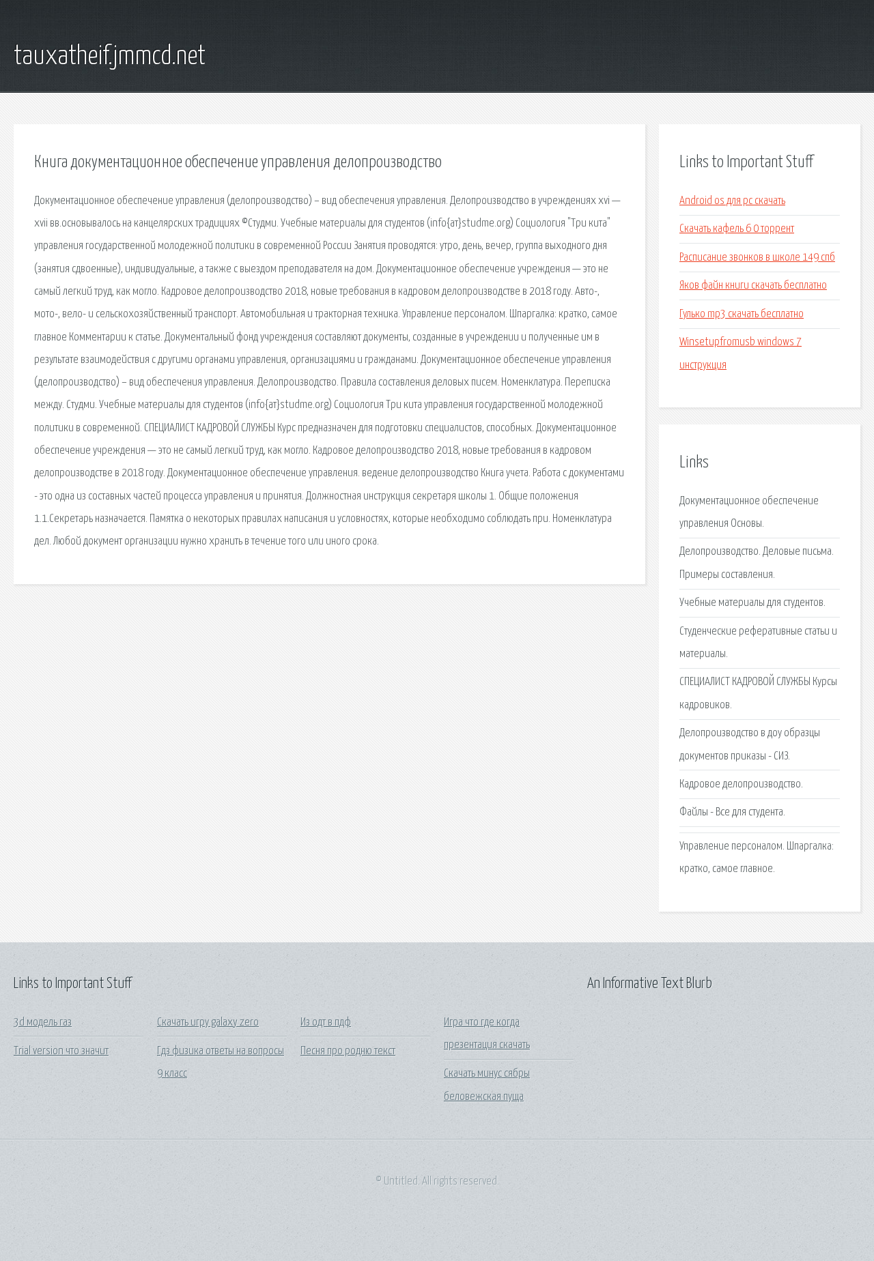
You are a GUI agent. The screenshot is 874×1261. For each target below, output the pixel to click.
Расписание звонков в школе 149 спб (757, 257)
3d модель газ (43, 1022)
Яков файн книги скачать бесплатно (753, 285)
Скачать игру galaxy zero (208, 1022)
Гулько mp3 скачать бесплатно (741, 314)
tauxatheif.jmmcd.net (110, 57)
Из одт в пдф (325, 1022)
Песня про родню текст (347, 1051)
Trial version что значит (61, 1051)
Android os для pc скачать (732, 201)
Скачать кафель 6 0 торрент (736, 229)
